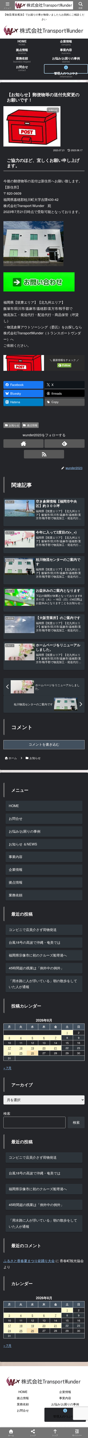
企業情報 (15, 869)
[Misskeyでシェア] (73, 1194)
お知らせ (14, 425)
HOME (14, 805)
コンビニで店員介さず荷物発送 (33, 929)
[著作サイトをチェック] (23, 443)
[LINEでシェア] (14, 1218)
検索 (6, 1113)
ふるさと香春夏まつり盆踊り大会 (29, 1260)
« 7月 (7, 1067)
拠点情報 (32, 425)
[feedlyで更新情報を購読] (64, 443)
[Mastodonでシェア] (34, 1194)
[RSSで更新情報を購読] (44, 454)
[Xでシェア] (14, 1194)
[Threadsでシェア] (34, 1206)
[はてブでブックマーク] (73, 1206)
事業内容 (15, 856)
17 (9, 1048)
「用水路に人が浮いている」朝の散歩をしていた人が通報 (43, 983)
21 (55, 1048)
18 (20, 1048)
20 (44, 1048)
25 (20, 1053)
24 (9, 1053)
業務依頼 (23, 1404)
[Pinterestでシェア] (34, 1218)
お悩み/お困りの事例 (24, 831)
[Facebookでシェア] (14, 1206)
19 (32, 1048)
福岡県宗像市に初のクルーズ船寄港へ (38, 955)
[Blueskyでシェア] (53, 1194)
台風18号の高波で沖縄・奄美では (34, 942)
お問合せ (15, 818)
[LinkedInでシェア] (53, 1218)
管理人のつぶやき (65, 1416)
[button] (78, 888)
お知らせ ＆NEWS (23, 844)
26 (32, 1053)
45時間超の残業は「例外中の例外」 (36, 967)
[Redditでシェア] (53, 1206)
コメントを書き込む (44, 744)
